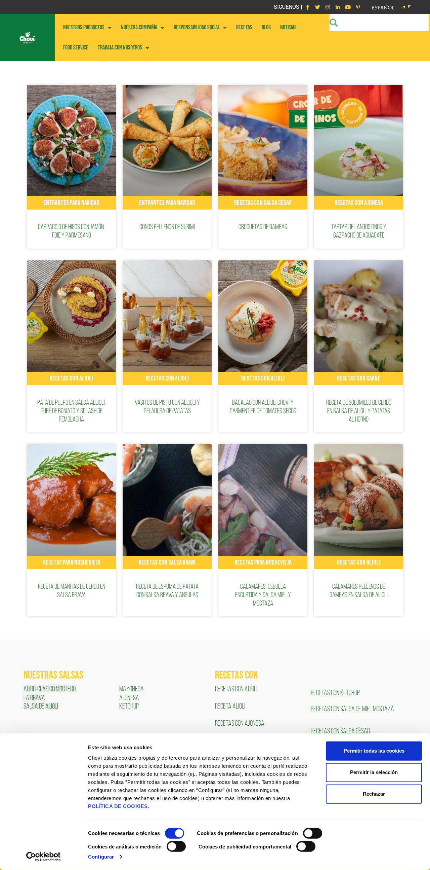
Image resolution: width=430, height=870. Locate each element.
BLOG (266, 27)
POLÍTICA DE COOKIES (118, 806)
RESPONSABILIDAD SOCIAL (197, 27)
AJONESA (129, 698)
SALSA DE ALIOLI (41, 707)
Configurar (101, 857)
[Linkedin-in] (338, 7)
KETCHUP (129, 707)
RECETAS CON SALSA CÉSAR (340, 731)
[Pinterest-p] (358, 7)
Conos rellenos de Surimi (167, 227)
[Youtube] (348, 7)
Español (383, 7)
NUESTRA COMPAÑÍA (139, 27)
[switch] (312, 833)
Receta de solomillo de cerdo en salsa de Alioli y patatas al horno (358, 411)
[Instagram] (327, 7)
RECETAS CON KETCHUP (335, 693)
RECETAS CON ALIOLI (236, 689)
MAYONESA (131, 689)
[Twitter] (317, 7)
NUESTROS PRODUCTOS (83, 27)
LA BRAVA (34, 698)
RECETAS (244, 27)
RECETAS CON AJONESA (240, 724)
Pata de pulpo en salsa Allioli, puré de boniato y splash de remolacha (71, 411)
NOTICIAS (288, 27)
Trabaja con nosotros (120, 47)
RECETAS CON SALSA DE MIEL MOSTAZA (353, 709)
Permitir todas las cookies (374, 751)
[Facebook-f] (307, 7)
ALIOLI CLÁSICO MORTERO (50, 689)
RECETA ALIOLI (230, 707)
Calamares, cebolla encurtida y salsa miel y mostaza (263, 595)
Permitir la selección (374, 772)
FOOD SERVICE (75, 47)
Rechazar (374, 794)
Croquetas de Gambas (263, 227)
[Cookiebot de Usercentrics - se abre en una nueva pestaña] (43, 857)
